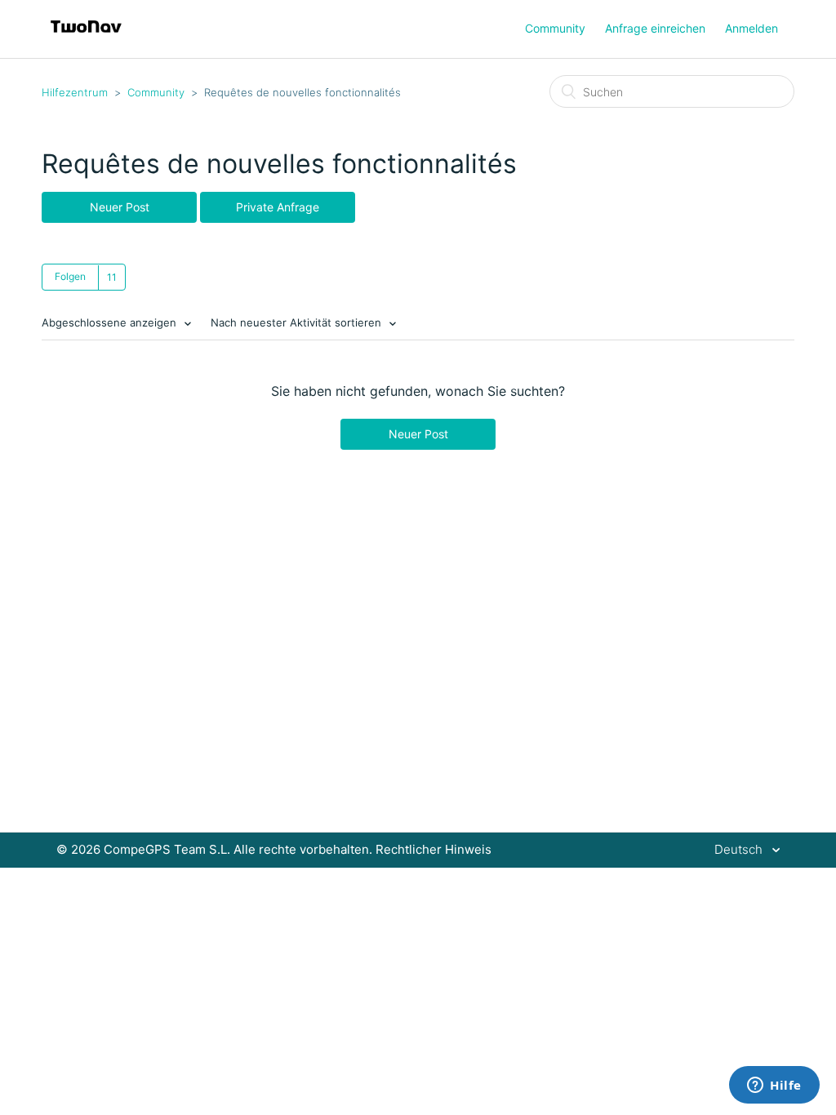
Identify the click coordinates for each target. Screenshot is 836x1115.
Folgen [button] (70, 276)
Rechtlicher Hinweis (433, 849)
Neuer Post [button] (119, 207)
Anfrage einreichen (655, 28)
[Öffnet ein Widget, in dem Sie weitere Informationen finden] (774, 1086)
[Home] (86, 37)
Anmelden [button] (751, 28)
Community (555, 28)
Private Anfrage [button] (277, 207)
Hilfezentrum (75, 92)
